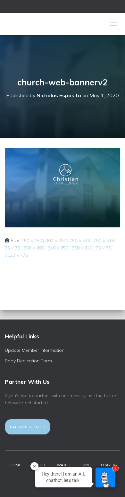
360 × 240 (82, 248)
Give (85, 464)
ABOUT (39, 464)
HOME (15, 464)
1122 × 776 (16, 255)
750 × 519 (80, 240)
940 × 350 (58, 248)
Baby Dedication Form (28, 361)
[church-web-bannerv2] (62, 187)
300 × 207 (56, 240)
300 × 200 (34, 248)
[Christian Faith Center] (23, 24)
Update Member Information (34, 350)
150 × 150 (31, 240)
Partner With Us (27, 426)
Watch (64, 464)
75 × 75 (12, 248)
